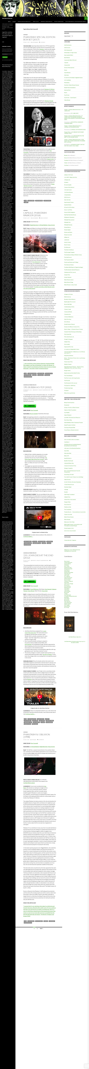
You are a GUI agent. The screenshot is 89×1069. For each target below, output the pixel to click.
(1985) (7, 132)
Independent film (36, 543)
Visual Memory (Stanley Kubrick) (71, 430)
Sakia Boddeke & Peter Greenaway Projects (73, 422)
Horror (26, 202)
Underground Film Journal (70, 272)
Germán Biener (67, 563)
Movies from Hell (68, 234)
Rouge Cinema (67, 370)
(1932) (4, 484)
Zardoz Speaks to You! (69, 528)
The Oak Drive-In (68, 257)
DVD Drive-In (67, 197)
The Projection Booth (68, 259)
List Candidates (67, 80)
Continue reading (28, 536)
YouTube (66, 165)
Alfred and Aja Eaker (68, 572)
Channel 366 (67, 65)
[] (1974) (7, 538)
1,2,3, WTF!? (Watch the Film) (70, 177)
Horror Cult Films (68, 209)
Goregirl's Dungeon (68, 339)
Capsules (25, 34)
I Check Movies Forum (69, 484)
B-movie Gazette (67, 184)
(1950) (10, 359)
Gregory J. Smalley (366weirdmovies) (42, 389)
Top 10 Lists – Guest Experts (70, 97)
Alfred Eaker (67, 571)
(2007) (8, 341)
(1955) (6, 348)
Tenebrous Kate (67, 507)
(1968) (7, 247)
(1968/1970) (6, 366)
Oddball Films (67, 497)
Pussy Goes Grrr (67, 504)
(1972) (6, 242)
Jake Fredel (66, 575)
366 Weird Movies (7, 18)
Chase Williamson (34, 589)
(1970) (10, 138)
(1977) (10, 71)
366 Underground (68, 50)
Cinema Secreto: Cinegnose (70, 540)
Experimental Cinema (69, 202)
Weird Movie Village (68, 282)
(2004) (4, 71)
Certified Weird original (29, 782)
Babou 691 (66, 455)
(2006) (7, 363)
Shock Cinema (67, 244)
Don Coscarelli (47, 200)
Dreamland (66, 405)
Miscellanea (66, 82)
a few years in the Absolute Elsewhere (72, 448)
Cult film (35, 541)
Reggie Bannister (34, 225)
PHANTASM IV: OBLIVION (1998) (36, 735)
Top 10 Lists (66, 95)
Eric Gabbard (67, 576)
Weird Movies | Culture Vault (70, 284)
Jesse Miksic (67, 588)
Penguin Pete (67, 132)
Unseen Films (67, 274)
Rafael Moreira (67, 587)
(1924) (8, 309)
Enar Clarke (66, 566)
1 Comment (42, 42)
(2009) (5, 202)
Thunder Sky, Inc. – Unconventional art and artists (75, 512)
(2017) (4, 338)
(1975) (9, 266)
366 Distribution (67, 45)
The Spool (66, 390)
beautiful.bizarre (67, 458)
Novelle (66, 492)
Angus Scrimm (31, 200)
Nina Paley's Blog (68, 420)
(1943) (7, 329)
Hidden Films (67, 341)
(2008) (6, 423)
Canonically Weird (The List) (29, 384)
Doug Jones (45, 590)
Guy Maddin (67, 412)
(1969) (9, 222)
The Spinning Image (68, 388)
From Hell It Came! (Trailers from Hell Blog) (73, 477)
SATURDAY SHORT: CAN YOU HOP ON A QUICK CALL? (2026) (74, 145)
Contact (14, 21)
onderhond (66, 239)
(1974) (6, 223)
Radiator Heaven (67, 364)
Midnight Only (67, 222)
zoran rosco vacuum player (70, 530)
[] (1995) (7, 146)
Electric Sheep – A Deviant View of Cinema (73, 329)
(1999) (10, 461)
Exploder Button (67, 204)
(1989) (7, 157)
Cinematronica (67, 314)
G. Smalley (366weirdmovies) (70, 596)
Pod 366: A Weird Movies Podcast (71, 85)
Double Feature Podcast (69, 324)
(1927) (6, 331)
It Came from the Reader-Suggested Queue (73, 77)
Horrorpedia (67, 344)
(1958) (10, 484)
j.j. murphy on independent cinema (71, 349)
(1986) (8, 294)
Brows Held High (68, 304)
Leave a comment (44, 218)
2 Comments (41, 739)
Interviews (66, 75)
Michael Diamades (68, 568)
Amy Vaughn (67, 605)
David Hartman (39, 200)
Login (3, 41)
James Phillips (67, 591)
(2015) (7, 198)
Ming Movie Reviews (68, 355)
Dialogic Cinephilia (68, 468)
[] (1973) (7, 287)
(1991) (8, 101)
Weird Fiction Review (69, 517)
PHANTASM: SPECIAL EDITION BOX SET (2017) (39, 38)
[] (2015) (7, 524)
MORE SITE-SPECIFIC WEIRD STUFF (24, 21)
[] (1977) (9, 262)
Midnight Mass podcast (69, 219)
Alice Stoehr (67, 598)
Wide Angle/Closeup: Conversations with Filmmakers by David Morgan (73, 525)
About (9, 21)
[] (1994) (7, 141)
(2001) (5, 139)
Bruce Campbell (34, 413)
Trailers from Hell (68, 514)
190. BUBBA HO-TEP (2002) (37, 387)
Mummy (43, 543)
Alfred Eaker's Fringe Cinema (70, 52)
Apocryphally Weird (68, 55)
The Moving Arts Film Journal (70, 383)
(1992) (6, 102)
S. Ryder (66, 593)
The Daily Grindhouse (69, 249)
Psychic (42, 722)
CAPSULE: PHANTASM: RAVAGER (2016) (35, 214)
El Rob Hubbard (67, 578)
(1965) (5, 372)
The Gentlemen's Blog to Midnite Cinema (73, 254)
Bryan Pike (66, 592)
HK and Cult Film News (69, 207)
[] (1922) (7, 246)
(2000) (8, 321)
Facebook (66, 160)
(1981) (8, 378)
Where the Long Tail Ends (69, 393)
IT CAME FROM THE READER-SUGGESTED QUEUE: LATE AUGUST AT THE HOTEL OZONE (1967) (74, 117)
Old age (49, 543)
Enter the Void (67, 199)
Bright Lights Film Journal (69, 301)
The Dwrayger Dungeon (69, 252)
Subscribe (5, 57)
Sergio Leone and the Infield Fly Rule (72, 373)
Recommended (27, 544)
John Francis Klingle (68, 583)
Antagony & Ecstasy (68, 294)
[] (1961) (7, 301)
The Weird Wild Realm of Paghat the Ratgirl (73, 267)
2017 (25, 200)
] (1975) (11, 569)
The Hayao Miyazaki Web (69, 427)
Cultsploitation (67, 194)
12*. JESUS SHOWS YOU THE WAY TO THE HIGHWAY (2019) (74, 136)
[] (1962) (7, 211)
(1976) (6, 88)
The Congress (7, 540)
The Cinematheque (68, 375)
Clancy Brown (31, 590)
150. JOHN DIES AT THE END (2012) (38, 556)
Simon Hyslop (67, 580)
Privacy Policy (36, 21)
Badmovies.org (67, 296)
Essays (65, 70)
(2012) (5, 121)
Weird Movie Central (68, 279)
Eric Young (66, 607)
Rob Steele (66, 597)
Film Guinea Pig (67, 334)
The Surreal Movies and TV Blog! (71, 262)
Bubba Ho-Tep (50, 159)
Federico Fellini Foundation (70, 410)
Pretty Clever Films (68, 361)
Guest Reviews (67, 72)
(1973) (5, 91)
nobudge (66, 489)
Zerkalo (9, 569)
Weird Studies (67, 519)
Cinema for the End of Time (70, 465)
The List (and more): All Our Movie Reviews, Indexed (75, 21)
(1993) (6, 97)
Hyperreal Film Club (68, 346)
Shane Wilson (67, 606)
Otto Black (33, 739)
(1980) (6, 89)
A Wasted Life (67, 179)
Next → (42, 928)
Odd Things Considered (69, 494)
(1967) (8, 493)
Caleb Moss (66, 590)
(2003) (4, 182)
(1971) (7, 149)
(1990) (5, 94)
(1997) (6, 134)
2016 (25, 373)
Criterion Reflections (68, 316)
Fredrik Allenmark (68, 562)
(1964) (8, 297)
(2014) (8, 179)
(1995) (7, 283)
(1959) (8, 403)
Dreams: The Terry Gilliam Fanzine (71, 407)
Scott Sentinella (67, 595)
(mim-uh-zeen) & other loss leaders (71, 439)
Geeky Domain (67, 479)
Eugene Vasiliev (67, 603)
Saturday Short (67, 90)
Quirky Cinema (67, 242)
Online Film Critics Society (70, 499)
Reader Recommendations (70, 87)
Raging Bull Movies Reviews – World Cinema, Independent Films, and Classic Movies (74, 367)
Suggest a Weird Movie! (59, 21)
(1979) (7, 432)
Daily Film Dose (67, 319)
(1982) (6, 228)
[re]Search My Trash (68, 174)
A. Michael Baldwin (43, 225)
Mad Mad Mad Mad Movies (70, 214)
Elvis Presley (49, 541)
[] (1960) (7, 257)
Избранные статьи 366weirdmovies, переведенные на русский (72, 550)
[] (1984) (7, 303)
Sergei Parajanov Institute (69, 425)
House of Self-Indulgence (69, 212)
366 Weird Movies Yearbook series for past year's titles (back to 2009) (74, 642)
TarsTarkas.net (67, 247)
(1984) (6, 80)
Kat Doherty (67, 570)
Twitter (65, 162)
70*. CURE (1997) (74, 113)
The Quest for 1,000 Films (69, 385)
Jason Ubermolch (68, 602)
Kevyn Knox (66, 585)
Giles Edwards (35, 42)
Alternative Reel (67, 453)
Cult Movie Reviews (68, 192)
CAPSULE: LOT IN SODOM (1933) (71, 127)
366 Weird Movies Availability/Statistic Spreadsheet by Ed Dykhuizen (72, 445)
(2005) (7, 421)
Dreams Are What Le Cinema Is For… (72, 326)
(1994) (6, 248)
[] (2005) (9, 318)
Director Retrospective (69, 67)
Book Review (67, 57)
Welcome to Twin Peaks (69, 522)
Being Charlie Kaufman (69, 402)
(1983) (7, 219)
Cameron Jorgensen (68, 581)
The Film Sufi (67, 380)
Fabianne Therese (49, 720)
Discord (66, 157)
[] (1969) (7, 253)
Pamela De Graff (67, 567)
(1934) (7, 323)
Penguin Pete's (67, 502)
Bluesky (66, 155)
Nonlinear (47, 375)
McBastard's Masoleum (69, 217)
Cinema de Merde (68, 311)
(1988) (7, 83)
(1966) (6, 87)
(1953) (6, 233)
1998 (25, 921)
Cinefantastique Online (69, 306)
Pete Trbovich (67, 601)
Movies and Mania (68, 232)
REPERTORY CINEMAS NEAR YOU (46, 21)
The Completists (67, 509)
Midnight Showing (68, 224)
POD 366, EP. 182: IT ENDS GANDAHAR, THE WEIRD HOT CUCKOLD (74, 141)
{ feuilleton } (66, 442)
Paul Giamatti (48, 589)
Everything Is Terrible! (69, 474)
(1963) (5, 72)
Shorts (65, 92)
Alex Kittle (66, 450)
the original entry (36, 261)
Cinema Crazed (67, 309)
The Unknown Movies (69, 264)
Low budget (40, 375)
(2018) (10, 560)
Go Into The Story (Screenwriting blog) (72, 482)
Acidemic (66, 182)
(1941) (9, 251)
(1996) (5, 409)
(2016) (7, 588)
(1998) (10, 371)
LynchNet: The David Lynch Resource (72, 417)
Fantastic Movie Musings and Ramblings (72, 331)
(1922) (5, 353)
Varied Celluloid (67, 277)
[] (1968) (7, 176)
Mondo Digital (67, 229)
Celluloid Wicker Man (69, 463)
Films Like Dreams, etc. (69, 336)
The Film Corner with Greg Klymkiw (72, 378)
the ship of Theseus (47, 654)
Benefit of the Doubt (68, 460)
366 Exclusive (67, 47)
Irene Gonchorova (68, 577)
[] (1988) (7, 86)
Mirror (6, 569)
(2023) (6, 576)
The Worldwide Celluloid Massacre (71, 269)
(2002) (9, 133)
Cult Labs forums (68, 189)
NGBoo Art (66, 237)
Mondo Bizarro (67, 227)
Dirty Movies (67, 321)
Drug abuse (42, 720)
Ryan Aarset (66, 561)
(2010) (8, 119)
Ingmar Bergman (67, 415)
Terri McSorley (67, 586)
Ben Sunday (66, 600)
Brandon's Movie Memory (69, 299)
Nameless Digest (67, 487)
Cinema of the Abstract (69, 187)
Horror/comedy (28, 543)
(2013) (9, 201)
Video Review (67, 100)
